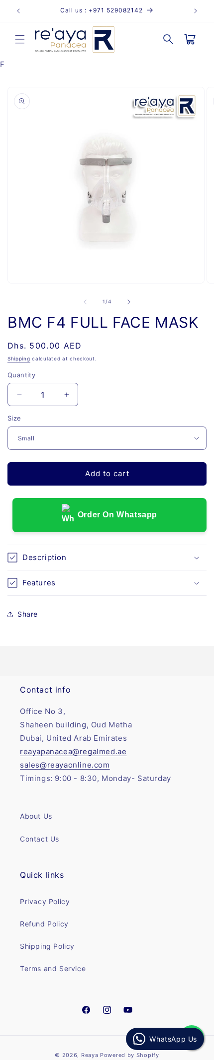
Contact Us (39, 839)
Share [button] (27, 614)
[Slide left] (85, 302)
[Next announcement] (196, 11)
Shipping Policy (47, 946)
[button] (20, 39)
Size (14, 418)
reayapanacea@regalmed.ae (73, 751)
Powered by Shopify (129, 1055)
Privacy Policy (45, 901)
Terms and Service (53, 968)
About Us (36, 816)
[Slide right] (129, 302)
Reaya (90, 1055)
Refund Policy (44, 923)
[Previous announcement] (18, 11)
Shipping (18, 358)
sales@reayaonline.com (65, 765)
